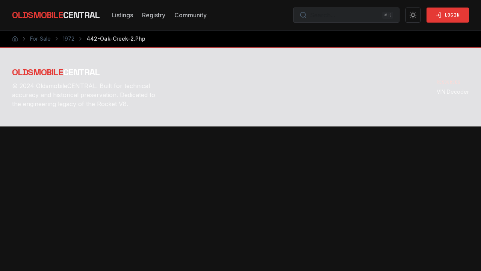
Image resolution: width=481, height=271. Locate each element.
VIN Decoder (453, 91)
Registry (153, 15)
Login (452, 15)
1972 (68, 38)
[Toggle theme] (412, 15)
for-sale (40, 38)
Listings (122, 15)
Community (190, 15)
